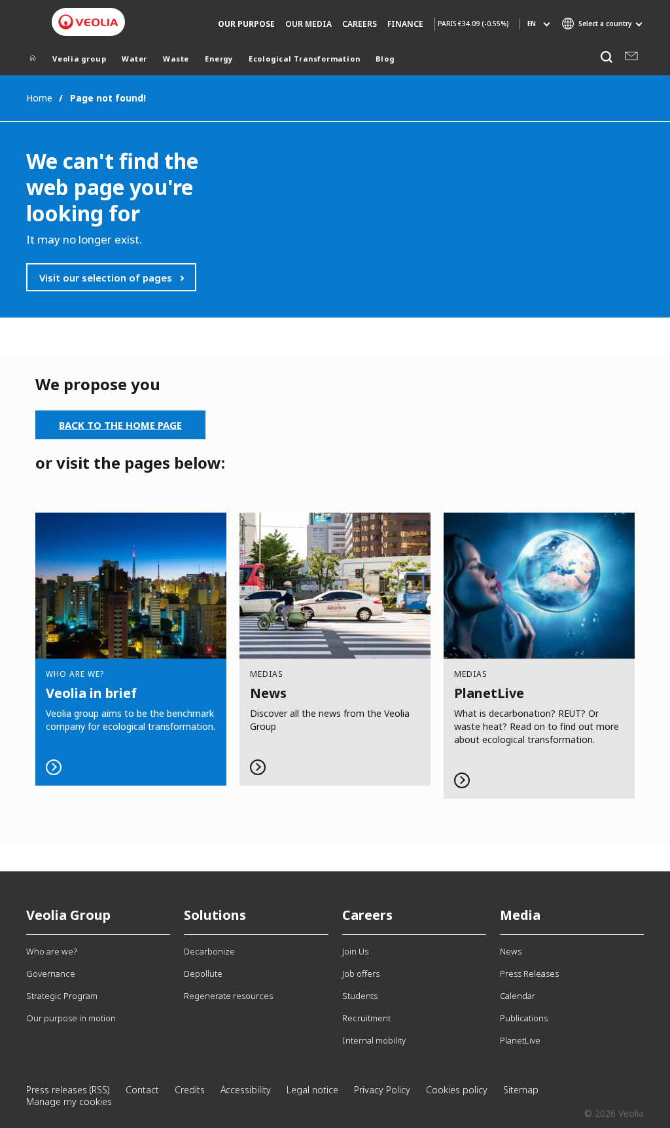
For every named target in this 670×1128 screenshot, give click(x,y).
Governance (50, 973)
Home (39, 98)
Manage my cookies (69, 1101)
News (510, 951)
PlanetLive (520, 1040)
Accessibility (245, 1089)
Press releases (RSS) (68, 1089)
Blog (385, 59)
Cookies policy (456, 1089)
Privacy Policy (382, 1089)
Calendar (517, 996)
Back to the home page (120, 424)
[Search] (606, 57)
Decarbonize (209, 951)
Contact (142, 1089)
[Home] (33, 60)
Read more (130, 649)
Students (360, 996)
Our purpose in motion (71, 1018)
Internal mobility (374, 1040)
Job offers (360, 973)
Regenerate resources (228, 996)
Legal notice (312, 1089)
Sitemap (520, 1089)
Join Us (355, 951)
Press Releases (529, 973)
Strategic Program (61, 996)
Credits (190, 1089)
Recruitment (366, 1018)
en (531, 23)
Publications (524, 1018)
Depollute (203, 973)
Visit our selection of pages (105, 277)
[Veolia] (88, 21)
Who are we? (51, 951)
